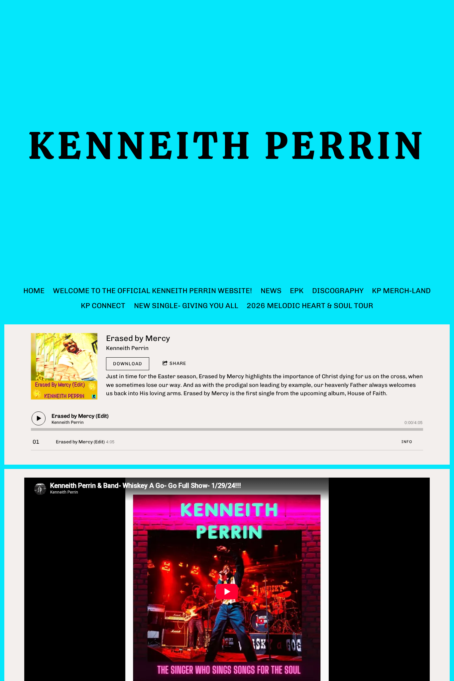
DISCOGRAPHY (338, 290)
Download (127, 364)
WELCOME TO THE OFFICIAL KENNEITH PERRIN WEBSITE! (152, 290)
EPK (296, 290)
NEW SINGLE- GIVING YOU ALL (186, 305)
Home (34, 290)
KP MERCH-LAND (401, 290)
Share (178, 363)
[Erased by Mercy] (64, 366)
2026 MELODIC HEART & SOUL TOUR (310, 305)
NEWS (271, 290)
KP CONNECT (103, 305)
